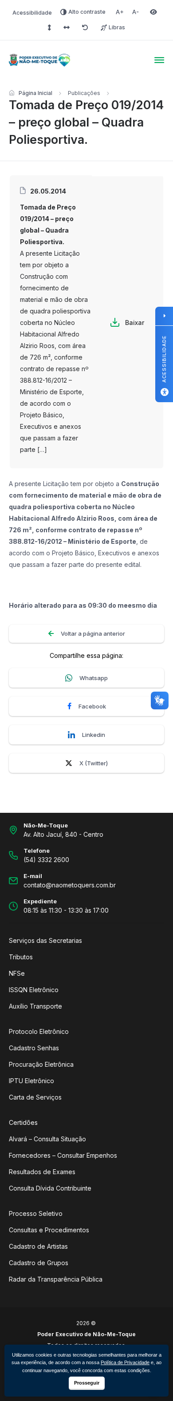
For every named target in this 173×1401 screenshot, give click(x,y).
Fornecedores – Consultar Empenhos (63, 1155)
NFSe (17, 973)
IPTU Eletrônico (31, 1080)
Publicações (84, 93)
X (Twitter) (93, 763)
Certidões (23, 1122)
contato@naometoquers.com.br (70, 885)
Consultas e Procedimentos (49, 1230)
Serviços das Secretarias (45, 940)
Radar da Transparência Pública (55, 1279)
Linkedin (93, 734)
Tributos (21, 957)
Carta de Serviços (35, 1097)
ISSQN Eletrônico (34, 989)
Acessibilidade (32, 12)
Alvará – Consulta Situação (47, 1139)
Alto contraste (87, 11)
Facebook (92, 706)
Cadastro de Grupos (38, 1262)
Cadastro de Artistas (38, 1246)
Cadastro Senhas (34, 1048)
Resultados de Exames (42, 1171)
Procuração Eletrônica (41, 1064)
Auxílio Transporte (35, 1006)
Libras (117, 27)
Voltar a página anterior (93, 633)
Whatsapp (93, 677)
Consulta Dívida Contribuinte (50, 1188)
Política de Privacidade (125, 1362)
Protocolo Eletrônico (39, 1031)
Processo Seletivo (36, 1213)
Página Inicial (35, 93)
